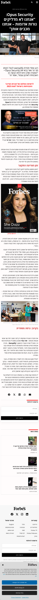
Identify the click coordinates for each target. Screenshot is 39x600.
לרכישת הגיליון (12, 233)
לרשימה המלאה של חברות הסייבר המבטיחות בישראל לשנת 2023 (19, 85)
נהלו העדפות (19, 593)
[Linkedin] (27, 514)
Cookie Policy (25, 597)
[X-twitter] (17, 514)
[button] (3, 565)
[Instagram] (22, 514)
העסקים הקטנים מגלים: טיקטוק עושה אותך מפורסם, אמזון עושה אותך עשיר (26, 488)
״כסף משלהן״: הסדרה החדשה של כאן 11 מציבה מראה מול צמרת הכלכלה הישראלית (25, 448)
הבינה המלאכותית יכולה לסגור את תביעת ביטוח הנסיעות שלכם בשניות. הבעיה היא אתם (25, 468)
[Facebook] (12, 514)
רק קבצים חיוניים (19, 588)
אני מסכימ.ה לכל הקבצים (19, 582)
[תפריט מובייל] (37, 2)
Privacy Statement (16, 597)
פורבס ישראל (9, 520)
